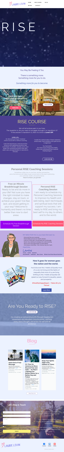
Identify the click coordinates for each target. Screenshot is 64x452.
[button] (15, 370)
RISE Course (38, 2)
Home (29, 2)
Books (30, 5)
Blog (46, 2)
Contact (37, 5)
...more (16, 368)
